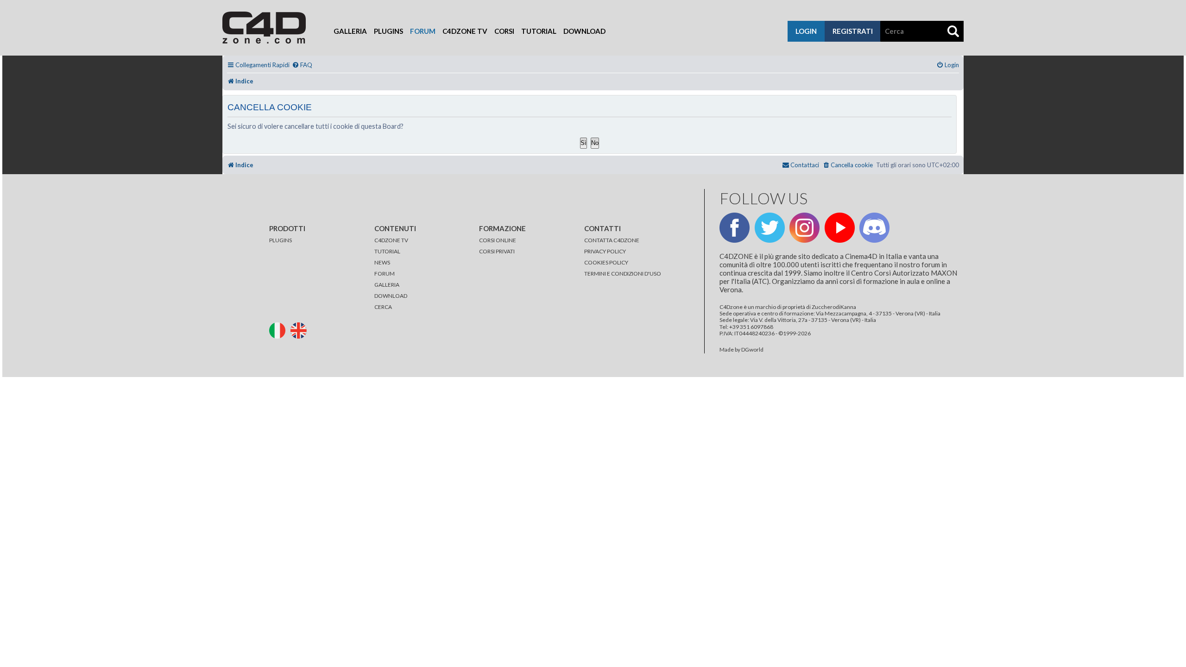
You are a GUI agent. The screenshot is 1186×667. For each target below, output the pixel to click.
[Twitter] (770, 228)
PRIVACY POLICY (605, 251)
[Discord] (874, 228)
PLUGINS (280, 240)
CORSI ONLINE (497, 240)
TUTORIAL (387, 251)
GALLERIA (386, 284)
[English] (300, 329)
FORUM (384, 273)
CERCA (383, 306)
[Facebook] (734, 228)
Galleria (350, 31)
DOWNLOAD (390, 295)
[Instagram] (804, 228)
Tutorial (538, 31)
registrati (853, 31)
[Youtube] (840, 228)
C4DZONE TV (391, 240)
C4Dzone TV (464, 31)
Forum (422, 31)
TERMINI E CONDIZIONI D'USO (622, 273)
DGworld (752, 349)
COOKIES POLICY (606, 262)
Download (584, 31)
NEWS (382, 262)
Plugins (388, 31)
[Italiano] (279, 329)
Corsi (504, 31)
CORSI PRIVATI (497, 251)
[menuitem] (302, 65)
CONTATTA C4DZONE (611, 240)
